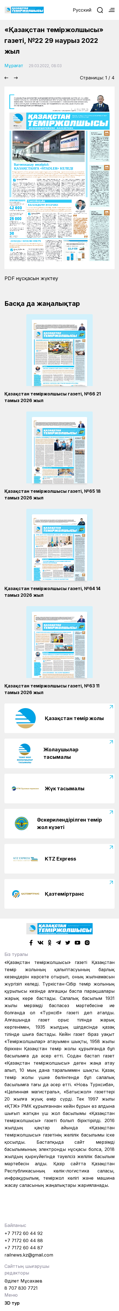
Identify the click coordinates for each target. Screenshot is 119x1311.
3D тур (12, 1303)
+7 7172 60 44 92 (23, 1233)
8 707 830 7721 (21, 1288)
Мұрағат (13, 65)
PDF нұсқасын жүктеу (31, 278)
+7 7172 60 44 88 (23, 1240)
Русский (82, 10)
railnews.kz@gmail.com (28, 1255)
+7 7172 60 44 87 (23, 1247)
